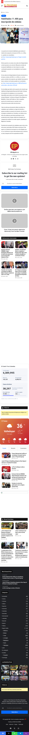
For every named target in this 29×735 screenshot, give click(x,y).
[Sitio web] (11, 159)
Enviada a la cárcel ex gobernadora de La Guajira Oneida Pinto (18, 485)
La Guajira (5, 638)
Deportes (4, 606)
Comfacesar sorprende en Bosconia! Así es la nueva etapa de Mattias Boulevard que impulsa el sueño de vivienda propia (21, 554)
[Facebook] (13, 159)
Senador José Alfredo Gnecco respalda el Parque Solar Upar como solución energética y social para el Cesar (21, 252)
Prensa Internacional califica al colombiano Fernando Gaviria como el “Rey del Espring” (19, 455)
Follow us (4, 685)
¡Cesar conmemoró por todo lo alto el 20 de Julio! (20, 532)
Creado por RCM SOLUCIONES (14, 721)
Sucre (4, 643)
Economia (4, 608)
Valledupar (5, 645)
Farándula (4, 611)
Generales (4, 613)
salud (3, 647)
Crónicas (4, 601)
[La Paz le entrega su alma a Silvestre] (6, 469)
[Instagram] (18, 159)
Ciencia (3, 598)
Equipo (15, 724)
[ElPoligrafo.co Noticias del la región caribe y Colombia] (10, 5)
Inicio (3, 12)
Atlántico (5, 630)
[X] (16, 159)
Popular (4, 448)
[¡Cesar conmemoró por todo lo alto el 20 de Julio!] (21, 525)
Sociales (4, 652)
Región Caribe (5, 628)
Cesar (4, 635)
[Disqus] (14, 301)
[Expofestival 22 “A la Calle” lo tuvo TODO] (23, 678)
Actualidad (4, 596)
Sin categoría (5, 650)
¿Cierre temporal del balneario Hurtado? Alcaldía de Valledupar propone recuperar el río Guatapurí (7, 534)
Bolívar (4, 633)
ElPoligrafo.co (14, 152)
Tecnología (4, 657)
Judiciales (4, 618)
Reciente (13, 448)
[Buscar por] (27, 6)
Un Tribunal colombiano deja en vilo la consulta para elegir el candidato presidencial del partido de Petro (21, 273)
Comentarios (23, 448)
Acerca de (11, 724)
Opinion (4, 623)
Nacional (4, 620)
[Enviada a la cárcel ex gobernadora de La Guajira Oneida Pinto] (6, 485)
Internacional (5, 616)
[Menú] (2, 6)
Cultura (3, 603)
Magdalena (5, 640)
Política (7, 12)
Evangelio (5, 655)
